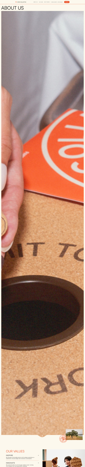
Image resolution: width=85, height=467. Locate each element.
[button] (36, 2)
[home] (20, 2)
